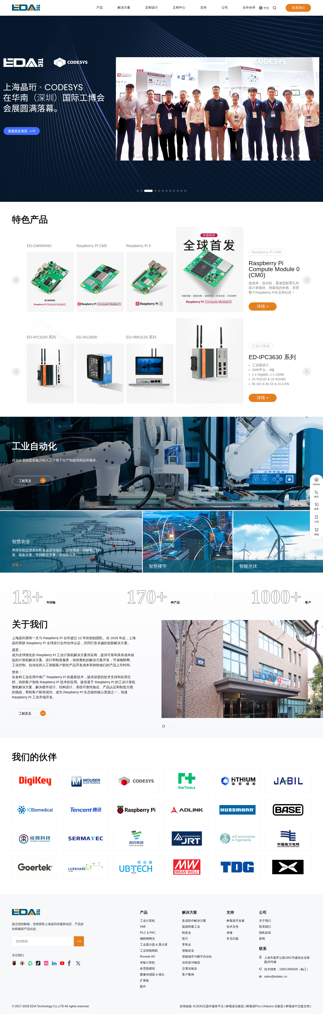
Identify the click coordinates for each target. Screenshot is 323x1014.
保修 (230, 932)
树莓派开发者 (235, 920)
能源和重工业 (191, 926)
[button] (138, 191)
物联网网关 (147, 938)
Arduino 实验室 (273, 1006)
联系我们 (298, 8)
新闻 (262, 938)
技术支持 (233, 926)
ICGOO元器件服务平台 (208, 1006)
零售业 (186, 944)
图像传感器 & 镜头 (152, 974)
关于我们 (265, 920)
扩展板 (144, 980)
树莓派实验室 (235, 1006)
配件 (143, 986)
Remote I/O (147, 956)
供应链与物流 (191, 962)
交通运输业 (189, 968)
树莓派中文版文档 (298, 1006)
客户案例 (188, 974)
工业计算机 (147, 920)
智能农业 (188, 950)
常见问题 (233, 938)
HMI (142, 926)
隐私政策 (265, 932)
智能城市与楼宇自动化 (197, 956)
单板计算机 (147, 962)
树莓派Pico (253, 1006)
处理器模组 (147, 968)
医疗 (185, 938)
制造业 (186, 932)
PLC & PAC (148, 932)
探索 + (17, 565)
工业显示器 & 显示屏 (153, 944)
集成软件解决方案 (194, 920)
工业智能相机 (149, 950)
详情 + (263, 306)
